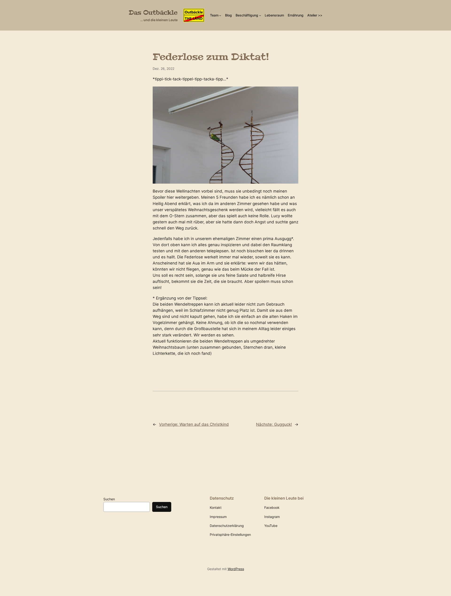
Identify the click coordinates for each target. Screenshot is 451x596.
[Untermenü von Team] (220, 15)
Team (214, 15)
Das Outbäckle (153, 12)
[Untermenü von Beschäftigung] (260, 15)
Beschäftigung (247, 15)
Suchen (109, 499)
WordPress (236, 569)
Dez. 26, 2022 (163, 69)
